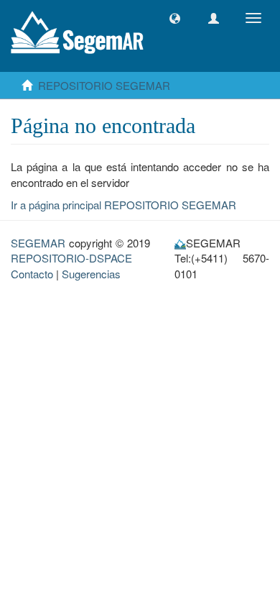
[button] (175, 18)
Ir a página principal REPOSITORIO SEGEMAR (123, 204)
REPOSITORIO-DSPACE (71, 257)
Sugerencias (91, 273)
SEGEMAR (38, 242)
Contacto (32, 273)
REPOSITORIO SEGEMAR (104, 85)
